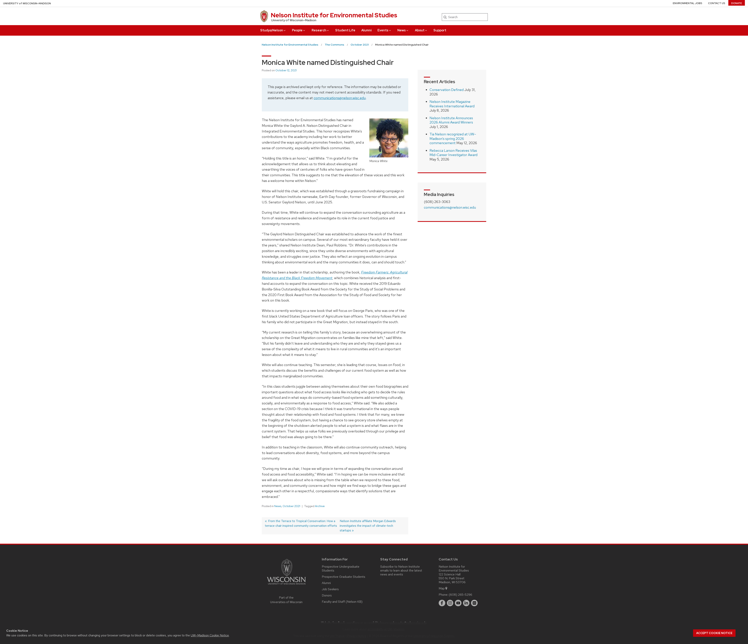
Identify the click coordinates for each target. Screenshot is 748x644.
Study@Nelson (271, 30)
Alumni (366, 30)
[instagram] (450, 603)
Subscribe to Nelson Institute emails (400, 569)
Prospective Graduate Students (343, 577)
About (419, 30)
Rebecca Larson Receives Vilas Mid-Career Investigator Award (453, 152)
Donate (736, 3)
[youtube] (458, 603)
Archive (320, 506)
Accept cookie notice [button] (714, 633)
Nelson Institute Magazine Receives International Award (452, 103)
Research (319, 30)
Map (442, 588)
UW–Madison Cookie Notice (210, 635)
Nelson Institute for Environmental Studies (334, 15)
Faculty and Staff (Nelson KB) (342, 602)
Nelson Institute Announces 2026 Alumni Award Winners (451, 120)
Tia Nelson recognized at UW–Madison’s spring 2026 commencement (453, 138)
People (297, 30)
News (401, 30)
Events (383, 30)
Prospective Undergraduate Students (340, 569)
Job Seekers (330, 589)
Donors (327, 595)
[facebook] (442, 603)
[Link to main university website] (286, 585)
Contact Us (716, 3)
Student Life (345, 30)
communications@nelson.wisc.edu (340, 98)
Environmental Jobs (687, 3)
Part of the (286, 600)
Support (439, 30)
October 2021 (291, 506)
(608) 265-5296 (460, 595)
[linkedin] (466, 603)
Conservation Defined (447, 89)
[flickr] (474, 603)
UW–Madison (27, 3)
